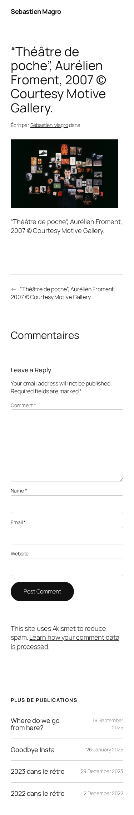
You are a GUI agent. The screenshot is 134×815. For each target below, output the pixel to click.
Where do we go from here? (35, 724)
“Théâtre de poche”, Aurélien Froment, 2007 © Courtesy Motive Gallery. (63, 293)
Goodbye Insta (33, 749)
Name (19, 490)
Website (20, 553)
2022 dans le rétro (38, 793)
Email (18, 522)
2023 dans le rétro (38, 771)
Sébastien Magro (49, 125)
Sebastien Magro (36, 11)
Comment (23, 405)
